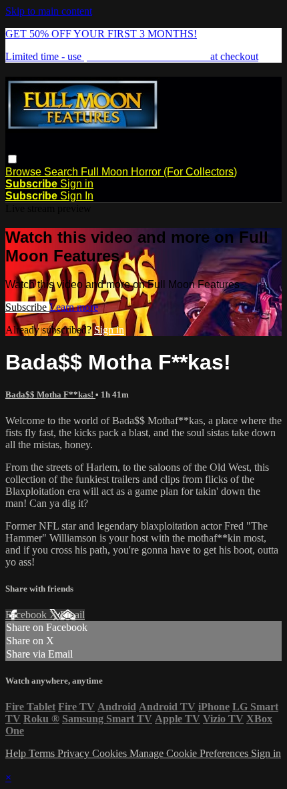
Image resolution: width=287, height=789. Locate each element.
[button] (12, 159)
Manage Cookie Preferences (190, 753)
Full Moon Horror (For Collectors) (159, 171)
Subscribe (27, 307)
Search (62, 171)
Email (72, 614)
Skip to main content (48, 11)
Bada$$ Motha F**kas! (50, 394)
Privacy (74, 753)
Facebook (27, 614)
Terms (43, 753)
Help (17, 753)
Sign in (76, 183)
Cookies (110, 753)
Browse (24, 171)
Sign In (76, 195)
